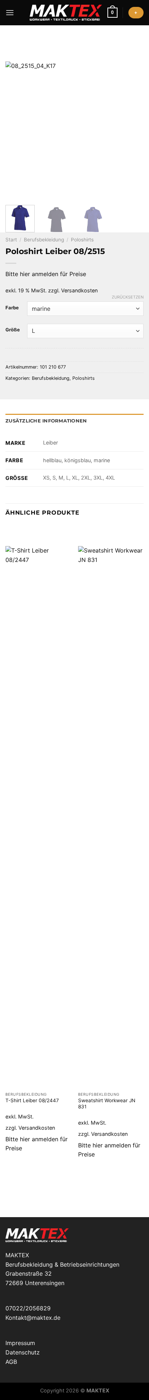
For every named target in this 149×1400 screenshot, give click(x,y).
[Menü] (9, 12)
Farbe (12, 307)
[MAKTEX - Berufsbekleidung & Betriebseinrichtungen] (66, 13)
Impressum (20, 1343)
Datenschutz (22, 1352)
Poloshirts (82, 239)
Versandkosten (79, 290)
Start (11, 239)
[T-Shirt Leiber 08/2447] (38, 817)
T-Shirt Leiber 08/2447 (32, 1100)
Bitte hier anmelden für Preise (45, 274)
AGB (11, 1361)
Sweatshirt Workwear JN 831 (106, 1104)
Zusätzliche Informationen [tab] (46, 421)
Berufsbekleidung (44, 239)
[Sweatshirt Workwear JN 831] (111, 817)
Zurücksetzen (128, 297)
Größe (12, 329)
